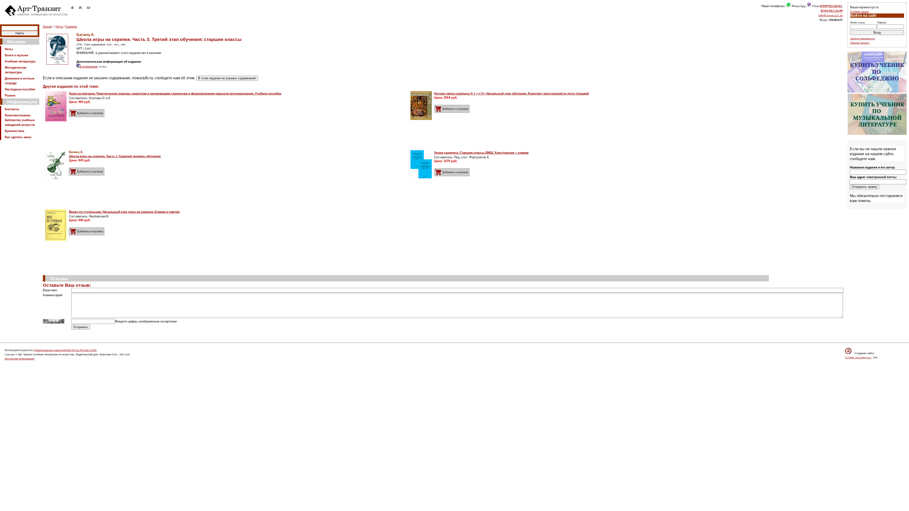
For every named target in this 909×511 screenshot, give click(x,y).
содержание (89, 66)
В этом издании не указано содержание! (227, 78)
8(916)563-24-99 (832, 10)
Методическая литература (16, 70)
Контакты (12, 109)
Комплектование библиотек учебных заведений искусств (20, 120)
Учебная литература (20, 61)
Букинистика (14, 130)
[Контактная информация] (91, 7)
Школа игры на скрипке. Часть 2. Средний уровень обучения (115, 156)
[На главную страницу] (74, 7)
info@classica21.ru (830, 15)
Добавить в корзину (86, 113)
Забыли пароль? (860, 42)
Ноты (9, 49)
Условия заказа (859, 11)
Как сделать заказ (18, 137)
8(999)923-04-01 (831, 6)
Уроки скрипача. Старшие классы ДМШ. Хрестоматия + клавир (481, 152)
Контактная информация (19, 358)
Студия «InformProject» (858, 357)
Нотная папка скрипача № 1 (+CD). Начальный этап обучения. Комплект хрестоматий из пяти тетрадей (511, 93)
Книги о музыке (16, 55)
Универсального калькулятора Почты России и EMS (65, 350)
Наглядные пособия (20, 89)
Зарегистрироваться (862, 38)
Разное (10, 95)
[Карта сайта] (82, 7)
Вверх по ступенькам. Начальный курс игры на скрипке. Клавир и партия (124, 211)
